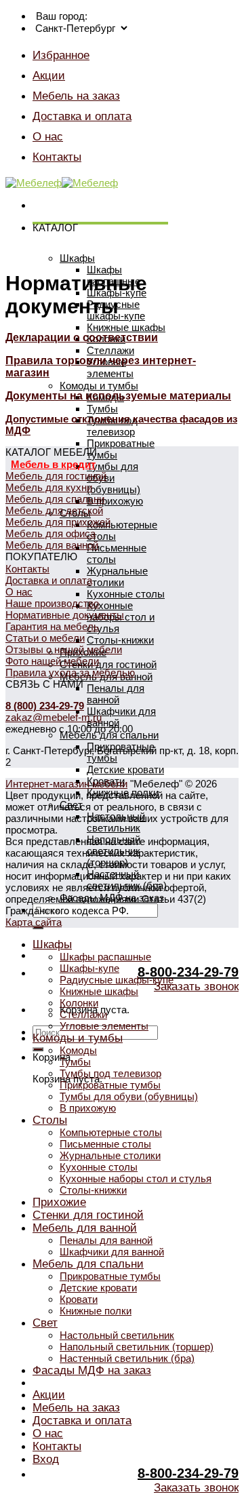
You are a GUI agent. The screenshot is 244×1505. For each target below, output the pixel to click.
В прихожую (115, 501)
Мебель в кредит (53, 464)
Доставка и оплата (82, 116)
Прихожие (59, 1202)
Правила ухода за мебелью (70, 672)
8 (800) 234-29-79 (44, 705)
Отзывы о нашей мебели (63, 649)
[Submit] (38, 1049)
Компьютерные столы (111, 1132)
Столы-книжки (120, 640)
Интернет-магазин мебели (66, 783)
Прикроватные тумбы (110, 1085)
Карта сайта (33, 922)
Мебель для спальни (109, 735)
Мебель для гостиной (55, 476)
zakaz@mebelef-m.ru (53, 717)
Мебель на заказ (76, 96)
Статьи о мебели (45, 638)
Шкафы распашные (105, 956)
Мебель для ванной (51, 545)
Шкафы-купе (89, 968)
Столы (50, 1120)
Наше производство (52, 603)
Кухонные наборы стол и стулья (135, 1178)
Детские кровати (125, 769)
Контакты (57, 157)
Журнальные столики (117, 576)
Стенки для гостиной (108, 664)
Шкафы (77, 258)
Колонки (79, 1003)
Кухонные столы (126, 594)
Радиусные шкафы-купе (117, 979)
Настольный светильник (117, 1335)
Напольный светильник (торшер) (137, 1346)
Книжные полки (95, 1310)
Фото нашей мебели (52, 661)
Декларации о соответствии (81, 337)
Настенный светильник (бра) (127, 1358)
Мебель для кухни (48, 487)
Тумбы (102, 408)
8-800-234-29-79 (188, 971)
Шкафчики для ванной (112, 1251)
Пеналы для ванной (115, 693)
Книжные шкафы (126, 327)
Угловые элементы (110, 367)
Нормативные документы (64, 615)
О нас (48, 136)
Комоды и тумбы (99, 385)
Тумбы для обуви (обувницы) (113, 478)
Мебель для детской (54, 510)
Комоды (78, 1050)
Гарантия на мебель (52, 626)
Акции (49, 75)
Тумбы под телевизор (112, 425)
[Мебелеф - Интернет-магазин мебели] (61, 183)
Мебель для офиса (50, 533)
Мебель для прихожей (57, 522)
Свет (45, 1322)
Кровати (79, 1299)
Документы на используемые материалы (118, 396)
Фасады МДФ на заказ (92, 1370)
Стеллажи (110, 350)
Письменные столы (105, 1144)
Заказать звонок (196, 986)
